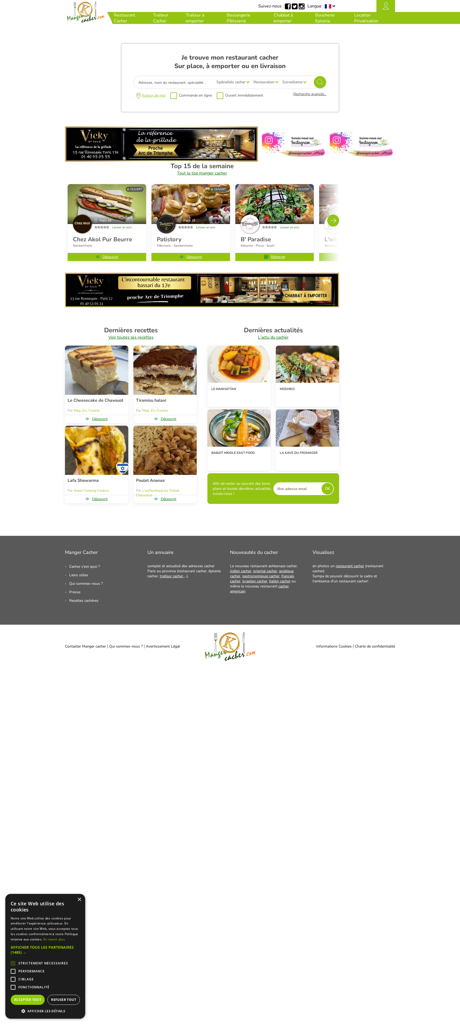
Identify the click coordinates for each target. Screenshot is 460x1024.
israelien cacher (254, 581)
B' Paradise (256, 239)
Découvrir (110, 256)
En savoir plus (54, 939)
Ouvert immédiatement (244, 95)
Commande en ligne (195, 95)
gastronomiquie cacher (261, 576)
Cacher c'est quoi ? (84, 566)
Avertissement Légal (163, 646)
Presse (74, 592)
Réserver (278, 256)
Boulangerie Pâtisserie (238, 18)
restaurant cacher (350, 566)
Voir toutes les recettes (131, 337)
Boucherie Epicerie (325, 18)
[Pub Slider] (202, 306)
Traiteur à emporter (195, 18)
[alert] (45, 956)
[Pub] (161, 160)
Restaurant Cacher (124, 18)
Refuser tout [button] (63, 999)
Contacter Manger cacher (85, 646)
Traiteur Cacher (160, 18)
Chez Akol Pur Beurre (102, 239)
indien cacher (240, 571)
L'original (337, 239)
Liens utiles (78, 575)
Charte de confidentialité (375, 646)
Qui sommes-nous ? (86, 583)
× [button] (79, 900)
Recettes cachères (83, 600)
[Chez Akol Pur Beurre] (107, 204)
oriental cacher (265, 571)
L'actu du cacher (273, 337)
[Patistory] (190, 204)
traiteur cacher (172, 576)
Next (333, 220)
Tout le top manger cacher (202, 173)
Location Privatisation (366, 18)
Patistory (169, 239)
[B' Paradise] (274, 204)
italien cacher (279, 581)
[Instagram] (294, 160)
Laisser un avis (122, 227)
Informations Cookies (334, 646)
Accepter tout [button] (27, 999)
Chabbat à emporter (283, 18)
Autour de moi (154, 95)
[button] (45, 950)
